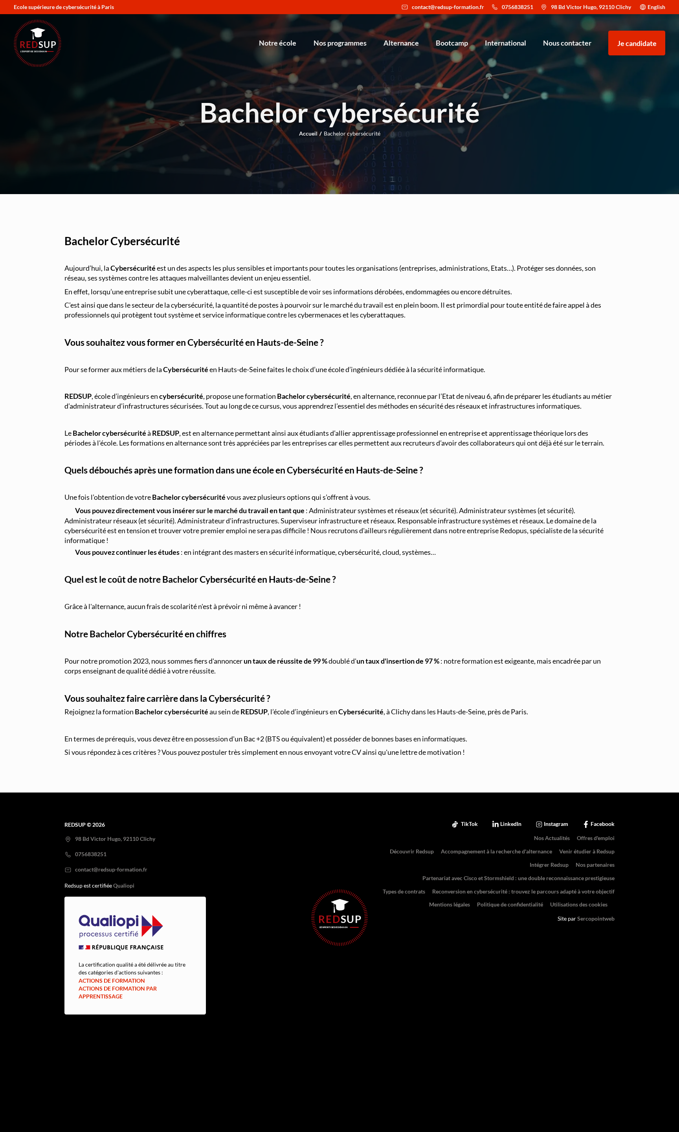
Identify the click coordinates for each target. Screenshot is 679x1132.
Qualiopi (123, 885)
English (656, 7)
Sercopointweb (596, 919)
